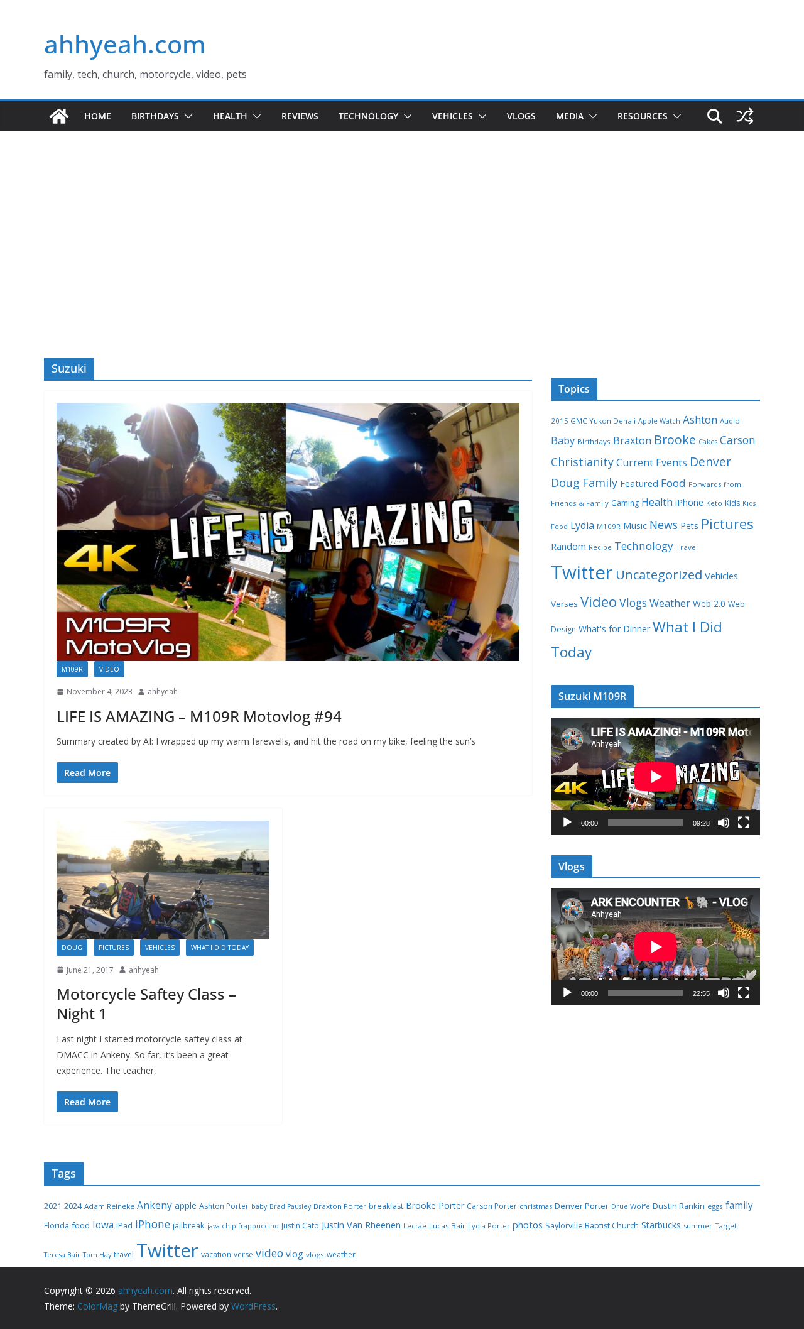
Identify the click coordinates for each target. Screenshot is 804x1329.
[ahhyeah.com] (59, 116)
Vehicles (452, 116)
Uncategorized (659, 574)
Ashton (700, 419)
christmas (535, 1206)
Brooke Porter (435, 1205)
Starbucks (661, 1225)
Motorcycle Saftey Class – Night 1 (146, 1003)
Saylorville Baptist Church (592, 1225)
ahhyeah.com (125, 43)
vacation (216, 1254)
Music (635, 525)
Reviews (299, 116)
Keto (714, 503)
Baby (563, 440)
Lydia (582, 525)
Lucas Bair (447, 1225)
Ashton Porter (224, 1206)
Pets (689, 526)
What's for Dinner (614, 629)
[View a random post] (745, 116)
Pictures (114, 947)
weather (341, 1254)
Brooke (675, 439)
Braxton (632, 440)
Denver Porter (582, 1205)
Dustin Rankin (679, 1205)
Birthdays (155, 116)
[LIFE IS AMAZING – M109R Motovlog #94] (288, 532)
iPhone (689, 502)
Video (109, 669)
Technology (368, 116)
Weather (669, 603)
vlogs (315, 1254)
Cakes (707, 441)
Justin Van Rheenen (361, 1225)
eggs (715, 1206)
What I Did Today (220, 947)
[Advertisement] (402, 263)
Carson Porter (492, 1206)
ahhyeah (163, 691)
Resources (642, 116)
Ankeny (154, 1205)
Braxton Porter (339, 1206)
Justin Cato (300, 1225)
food (81, 1225)
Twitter (582, 572)
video (269, 1253)
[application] (655, 776)
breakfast (386, 1206)
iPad (124, 1225)
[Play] (567, 822)
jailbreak (189, 1225)
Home (97, 116)
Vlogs (521, 116)
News (663, 524)
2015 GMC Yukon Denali (593, 420)
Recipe (600, 547)
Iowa (103, 1225)
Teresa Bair (62, 1254)
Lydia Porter (489, 1225)
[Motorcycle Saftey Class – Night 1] (163, 880)
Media (570, 116)
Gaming (625, 503)
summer (697, 1225)
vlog (294, 1254)
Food (673, 483)
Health (230, 116)
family (739, 1205)
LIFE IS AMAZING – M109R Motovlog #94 (199, 716)
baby (259, 1206)
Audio (730, 420)
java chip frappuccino (243, 1226)
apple (186, 1205)
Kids (732, 503)
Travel (687, 547)
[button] (186, 116)
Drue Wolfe (630, 1206)
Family (599, 482)
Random (568, 546)
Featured (639, 483)
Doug (72, 947)
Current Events (651, 462)
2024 (73, 1205)
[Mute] (723, 822)
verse (243, 1254)
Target (726, 1225)
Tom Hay (97, 1254)
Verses (564, 604)
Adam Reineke (109, 1206)
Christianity (582, 461)
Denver (710, 462)
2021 (53, 1206)
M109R (72, 669)
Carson (738, 439)
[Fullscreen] (743, 822)
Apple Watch (659, 421)
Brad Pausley (290, 1206)
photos (528, 1224)
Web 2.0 (709, 604)
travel (124, 1254)
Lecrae (414, 1226)
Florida (56, 1225)
